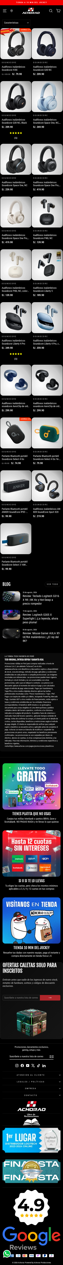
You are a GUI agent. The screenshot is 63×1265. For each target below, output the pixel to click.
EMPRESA (31, 1088)
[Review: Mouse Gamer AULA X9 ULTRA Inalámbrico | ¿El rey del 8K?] (11, 633)
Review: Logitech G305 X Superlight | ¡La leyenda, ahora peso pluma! (40, 618)
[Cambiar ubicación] (11, 10)
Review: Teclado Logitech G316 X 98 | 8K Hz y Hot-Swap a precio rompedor (41, 599)
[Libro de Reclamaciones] (31, 1119)
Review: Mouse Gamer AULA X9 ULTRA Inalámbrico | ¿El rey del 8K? (41, 637)
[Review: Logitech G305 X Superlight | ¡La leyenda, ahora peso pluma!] (11, 615)
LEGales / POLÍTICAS (31, 1082)
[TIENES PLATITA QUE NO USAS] (31, 786)
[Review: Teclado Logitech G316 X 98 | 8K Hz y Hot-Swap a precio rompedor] (11, 596)
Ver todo (52, 584)
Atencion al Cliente (31, 1075)
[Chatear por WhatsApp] (7, 1254)
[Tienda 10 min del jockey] (31, 920)
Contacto (31, 1095)
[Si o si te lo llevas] (31, 853)
